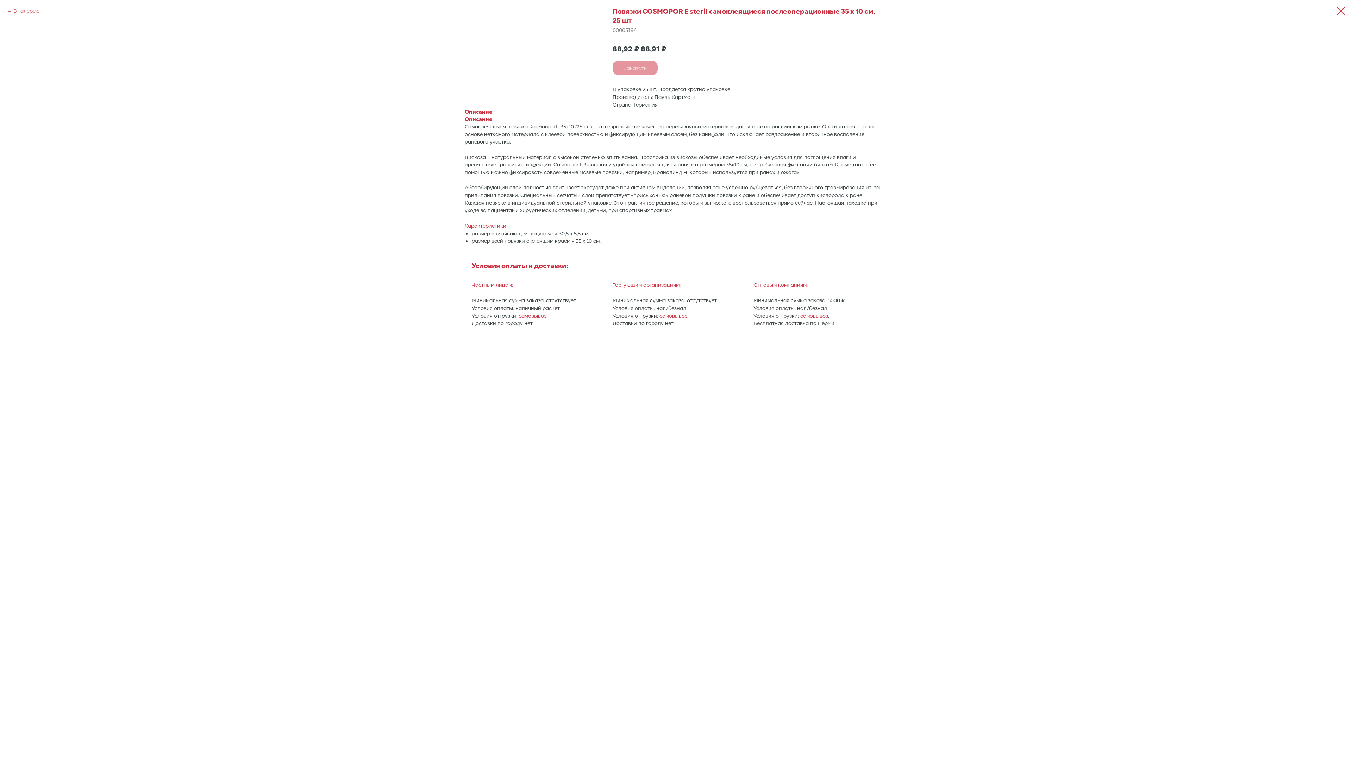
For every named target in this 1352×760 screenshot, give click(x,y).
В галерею (26, 10)
